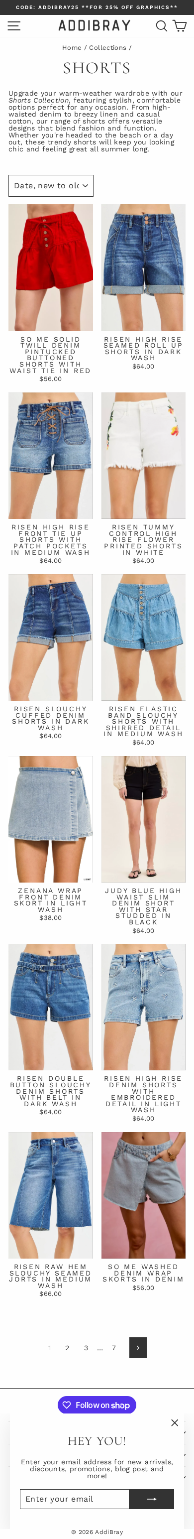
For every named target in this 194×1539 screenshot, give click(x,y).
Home (72, 47)
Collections (107, 47)
